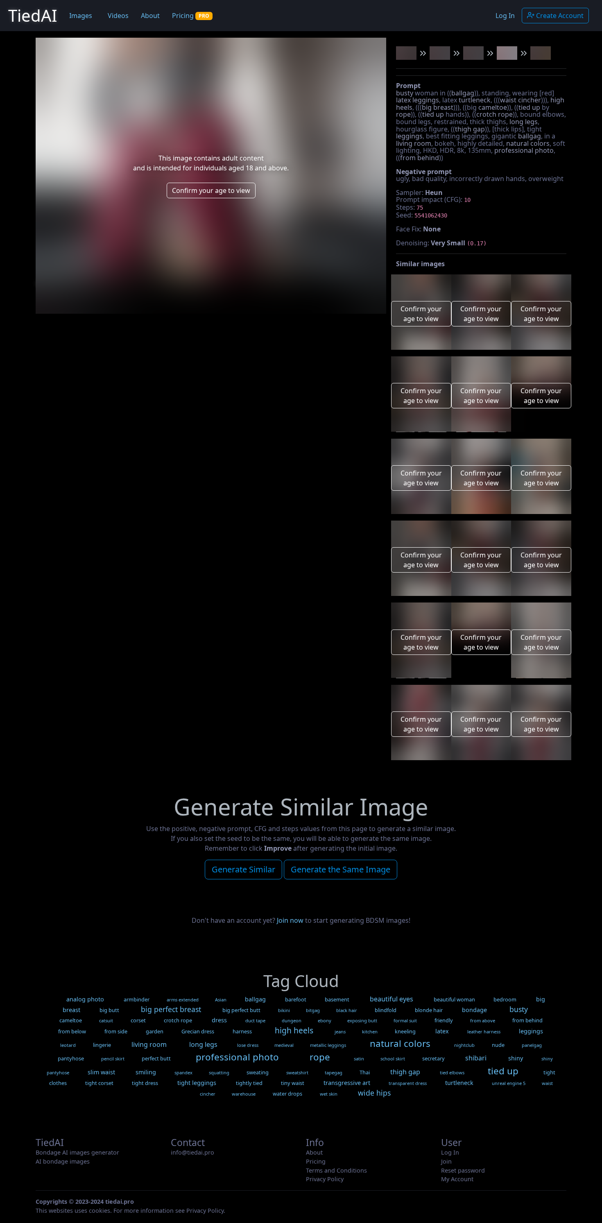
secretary (433, 1058)
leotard (68, 1045)
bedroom (504, 999)
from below (72, 1031)
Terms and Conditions (336, 1170)
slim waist (101, 1072)
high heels (294, 1030)
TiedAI (32, 15)
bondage (474, 1010)
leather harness (483, 1031)
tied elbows (452, 1072)
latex (403, 99)
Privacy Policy (325, 1179)
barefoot (295, 999)
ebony (324, 1020)
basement (337, 999)
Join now (290, 920)
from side (115, 1031)
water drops (287, 1093)
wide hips (374, 1093)
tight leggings (196, 1083)
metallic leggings (328, 1045)
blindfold (385, 1010)
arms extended (183, 1000)
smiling (146, 1072)
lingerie (102, 1045)
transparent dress (408, 1083)
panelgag (532, 1045)
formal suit (405, 1020)
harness (242, 1031)
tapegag (333, 1072)
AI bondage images (63, 1161)
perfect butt (156, 1058)
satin (359, 1058)
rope (403, 114)
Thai (365, 1072)
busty (404, 92)
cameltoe (492, 107)
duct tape (255, 1020)
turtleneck (475, 99)
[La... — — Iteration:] (406, 53)
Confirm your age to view (211, 190)
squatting (219, 1072)
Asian (220, 1000)
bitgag (313, 1010)
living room (413, 143)
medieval (284, 1045)
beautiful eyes (391, 998)
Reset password (463, 1170)
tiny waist (292, 1083)
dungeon (291, 1020)
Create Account (559, 15)
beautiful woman (454, 999)
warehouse (244, 1094)
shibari (476, 1057)
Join (446, 1161)
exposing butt (362, 1020)
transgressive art (347, 1083)
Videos (118, 15)
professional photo (524, 150)
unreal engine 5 (508, 1083)
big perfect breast (171, 1009)
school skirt (392, 1058)
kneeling (405, 1031)
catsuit (106, 1020)
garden (154, 1031)
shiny (515, 1058)
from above (482, 1020)
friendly (444, 1020)
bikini (284, 1010)
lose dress (247, 1045)
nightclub (464, 1045)
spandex (183, 1072)
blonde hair (429, 1010)
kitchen (370, 1031)
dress (219, 1020)
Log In (505, 15)
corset (138, 1020)
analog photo (85, 999)
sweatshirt (297, 1072)
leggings (425, 99)
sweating (258, 1072)
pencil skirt (112, 1058)
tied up (529, 107)
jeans (340, 1031)
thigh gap (470, 129)
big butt (109, 1010)
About (150, 15)
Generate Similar (243, 869)
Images (80, 15)
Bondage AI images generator (77, 1152)
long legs (523, 121)
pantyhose (71, 1058)
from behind (419, 157)
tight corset (99, 1083)
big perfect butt (241, 1010)
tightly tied (249, 1083)
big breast (437, 107)
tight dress (145, 1083)
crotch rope (494, 114)
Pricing (190, 15)
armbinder (136, 999)
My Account (457, 1179)
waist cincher (520, 99)
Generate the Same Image (340, 869)
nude (498, 1045)
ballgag (462, 92)
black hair (346, 1010)
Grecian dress (197, 1031)
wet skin (328, 1094)
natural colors (528, 143)
